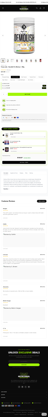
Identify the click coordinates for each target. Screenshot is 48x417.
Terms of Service (31, 412)
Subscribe (24, 364)
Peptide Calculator (23, 414)
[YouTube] (29, 386)
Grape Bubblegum (21, 79)
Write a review (42, 201)
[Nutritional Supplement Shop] (24, 375)
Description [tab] (6, 173)
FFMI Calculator (31, 414)
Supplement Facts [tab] (14, 173)
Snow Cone (12, 79)
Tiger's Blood (5, 79)
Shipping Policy (42, 412)
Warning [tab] (31, 173)
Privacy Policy (18, 412)
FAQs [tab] (26, 173)
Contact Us (16, 414)
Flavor (2, 74)
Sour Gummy (30, 79)
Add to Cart (27, 94)
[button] (3, 8)
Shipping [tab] (21, 173)
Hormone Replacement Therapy (9, 412)
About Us (36, 412)
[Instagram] (19, 386)
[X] (25, 386)
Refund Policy (24, 412)
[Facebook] (22, 386)
